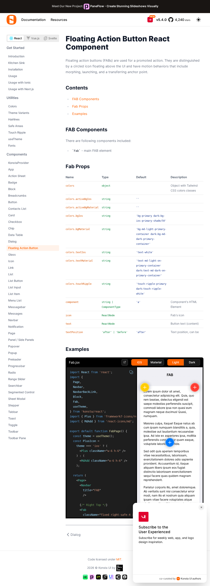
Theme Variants (18, 112)
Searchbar (15, 385)
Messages (15, 313)
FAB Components (85, 99)
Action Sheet (16, 176)
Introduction (16, 56)
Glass (12, 254)
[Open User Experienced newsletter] (150, 20)
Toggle (12, 425)
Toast (12, 418)
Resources (59, 20)
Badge (12, 182)
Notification (15, 326)
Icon (11, 261)
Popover (13, 346)
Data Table (15, 235)
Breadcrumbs (17, 195)
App (11, 169)
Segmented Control (21, 392)
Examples (79, 114)
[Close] (201, 507)
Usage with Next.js (21, 89)
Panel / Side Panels (21, 339)
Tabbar (13, 412)
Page (11, 333)
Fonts (12, 145)
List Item (14, 294)
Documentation (33, 20)
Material (156, 362)
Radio (12, 372)
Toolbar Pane (17, 438)
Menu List (15, 300)
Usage (12, 76)
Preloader (14, 359)
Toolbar (13, 431)
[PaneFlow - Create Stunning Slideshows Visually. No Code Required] (91, 577)
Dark (192, 362)
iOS (139, 362)
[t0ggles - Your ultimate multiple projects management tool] (98, 577)
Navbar (13, 320)
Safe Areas (15, 126)
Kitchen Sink (16, 63)
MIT (118, 559)
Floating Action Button (23, 248)
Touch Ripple (17, 132)
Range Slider (16, 379)
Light (175, 362)
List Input (14, 287)
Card (11, 215)
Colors (12, 106)
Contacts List (17, 208)
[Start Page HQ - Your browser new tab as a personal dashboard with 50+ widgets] (85, 577)
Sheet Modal (16, 398)
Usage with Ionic (19, 82)
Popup (12, 353)
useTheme (15, 139)
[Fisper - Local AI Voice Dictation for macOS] (124, 577)
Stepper (13, 405)
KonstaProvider (18, 162)
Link (11, 267)
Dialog (12, 241)
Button (12, 202)
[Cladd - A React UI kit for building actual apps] (118, 577)
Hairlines (14, 119)
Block (12, 189)
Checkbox (15, 221)
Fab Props (80, 106)
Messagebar (16, 307)
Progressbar (16, 366)
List (10, 274)
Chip (11, 228)
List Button (15, 280)
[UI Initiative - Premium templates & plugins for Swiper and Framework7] (111, 577)
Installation (15, 69)
